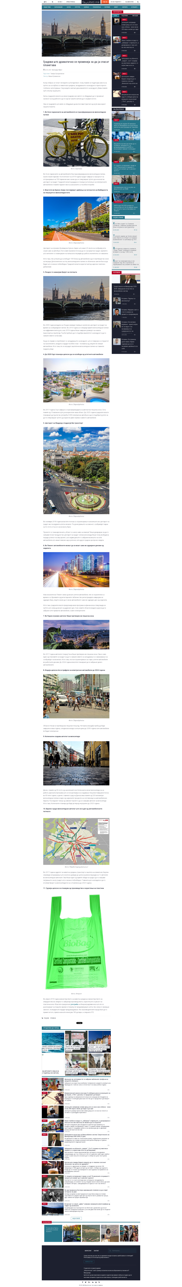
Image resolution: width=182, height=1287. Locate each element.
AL (46, 2)
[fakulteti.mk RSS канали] (99, 1282)
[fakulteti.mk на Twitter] (85, 1282)
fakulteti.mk (52, 1254)
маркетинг (88, 1250)
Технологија (97, 7)
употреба (74, 1004)
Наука (69, 7)
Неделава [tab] (125, 15)
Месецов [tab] (135, 15)
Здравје (86, 7)
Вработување (71, 2)
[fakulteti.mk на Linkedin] (92, 1282)
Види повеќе (76, 1218)
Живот (116, 7)
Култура (77, 7)
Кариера (124, 7)
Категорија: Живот (57, 70)
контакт (96, 1250)
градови (46, 1018)
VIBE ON (105, 2)
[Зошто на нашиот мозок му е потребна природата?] (72, 1233)
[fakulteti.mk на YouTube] (96, 1282)
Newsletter (89, 1261)
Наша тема (47, 7)
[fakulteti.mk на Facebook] (82, 1282)
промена (53, 1018)
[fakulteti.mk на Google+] (89, 1282)
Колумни (107, 7)
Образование (58, 7)
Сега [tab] (115, 15)
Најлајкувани (47, 1222)
